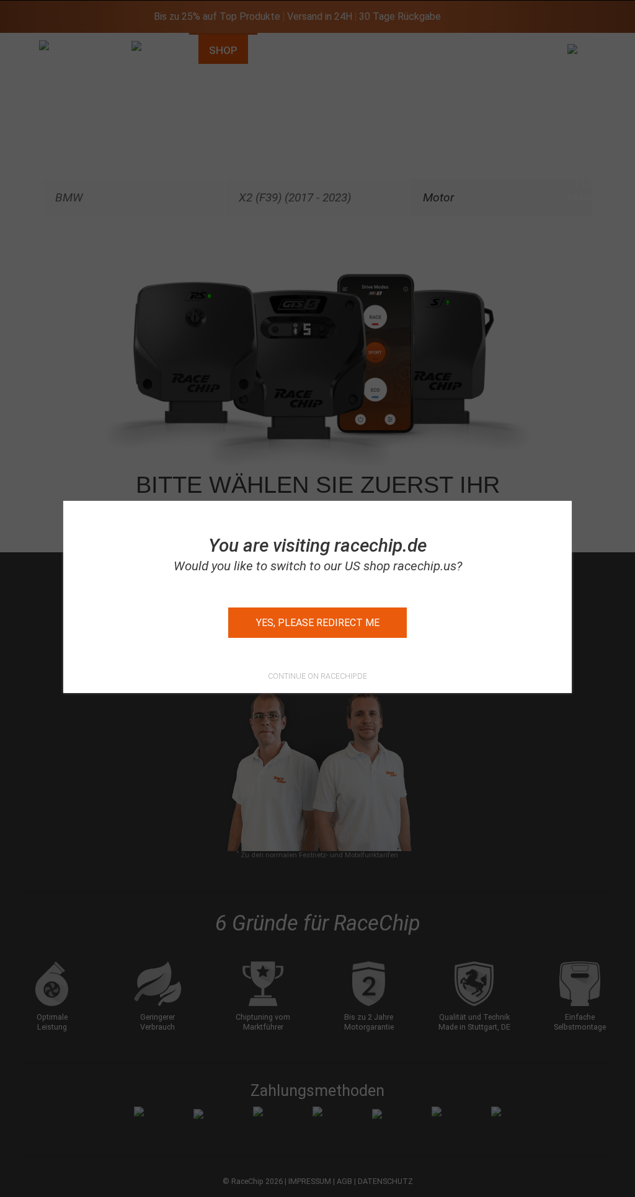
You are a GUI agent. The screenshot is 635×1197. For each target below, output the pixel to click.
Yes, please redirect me (318, 623)
